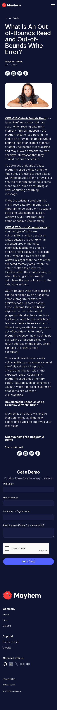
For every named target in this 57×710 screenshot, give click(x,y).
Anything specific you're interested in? (23, 525)
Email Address (10, 497)
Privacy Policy (9, 679)
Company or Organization (16, 511)
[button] (52, 5)
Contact (7, 647)
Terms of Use (9, 684)
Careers (7, 626)
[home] (16, 5)
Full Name (8, 483)
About (6, 614)
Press (6, 620)
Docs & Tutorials (11, 642)
